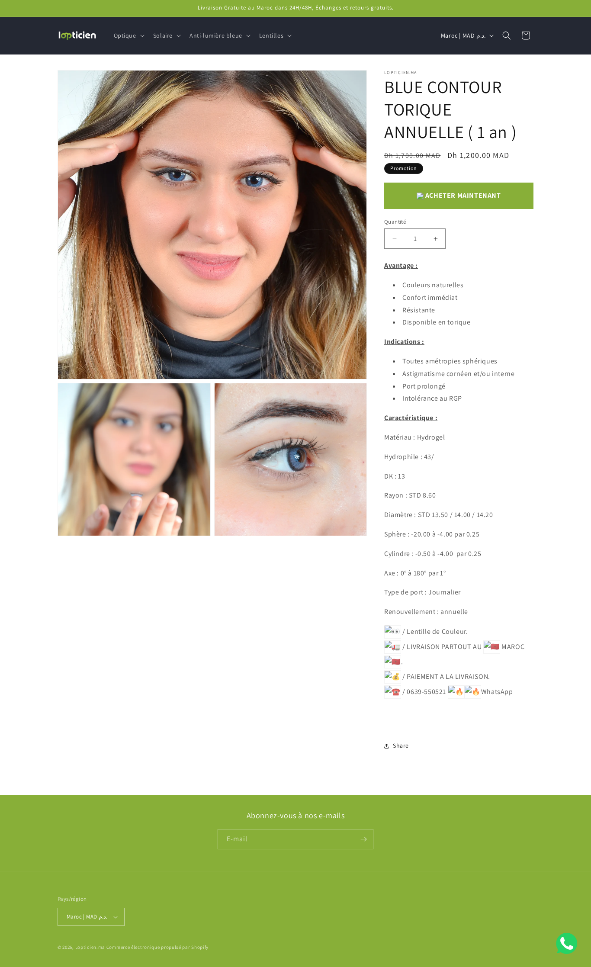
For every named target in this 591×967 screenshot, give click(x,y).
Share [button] (401, 745)
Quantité (395, 221)
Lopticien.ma (90, 947)
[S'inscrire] (363, 839)
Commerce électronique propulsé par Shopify (157, 947)
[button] (128, 35)
